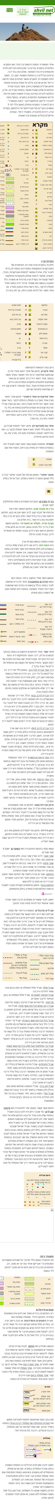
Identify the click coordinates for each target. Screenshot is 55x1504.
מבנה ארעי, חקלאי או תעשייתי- (37, 523)
